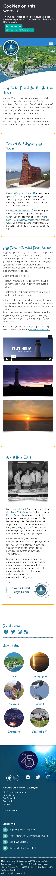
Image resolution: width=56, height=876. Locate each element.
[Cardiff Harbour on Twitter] (38, 778)
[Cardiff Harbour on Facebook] (28, 778)
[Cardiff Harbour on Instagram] (48, 778)
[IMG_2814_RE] (28, 169)
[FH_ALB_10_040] (28, 480)
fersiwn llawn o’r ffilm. (39, 329)
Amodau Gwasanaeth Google (25, 864)
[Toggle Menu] (51, 43)
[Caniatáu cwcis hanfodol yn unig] (52, 18)
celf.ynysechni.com (22, 193)
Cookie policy (10, 22)
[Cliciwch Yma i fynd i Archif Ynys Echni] (28, 590)
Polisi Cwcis (5, 873)
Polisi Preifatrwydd (17, 873)
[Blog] (26, 632)
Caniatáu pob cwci (13, 26)
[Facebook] (6, 632)
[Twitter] (13, 632)
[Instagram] (20, 632)
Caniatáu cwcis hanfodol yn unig (19, 30)
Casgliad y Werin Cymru (17, 512)
